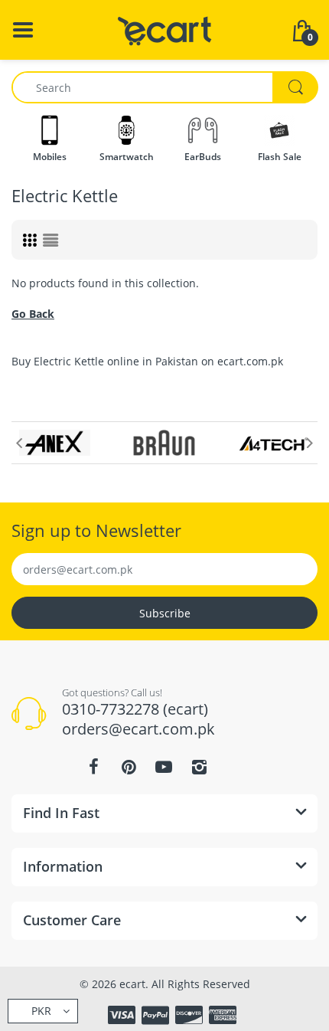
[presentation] (19, 442)
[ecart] (165, 28)
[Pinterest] (128, 766)
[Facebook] (93, 766)
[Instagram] (199, 766)
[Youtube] (163, 766)
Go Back (32, 313)
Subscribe (165, 613)
